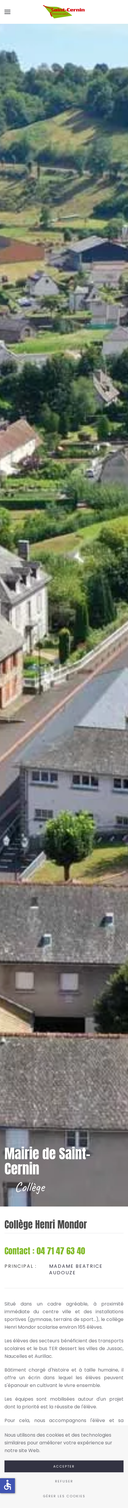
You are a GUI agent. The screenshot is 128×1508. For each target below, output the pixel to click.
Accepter (64, 1466)
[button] (7, 12)
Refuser (64, 1481)
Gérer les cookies (64, 1496)
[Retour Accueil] (64, 12)
